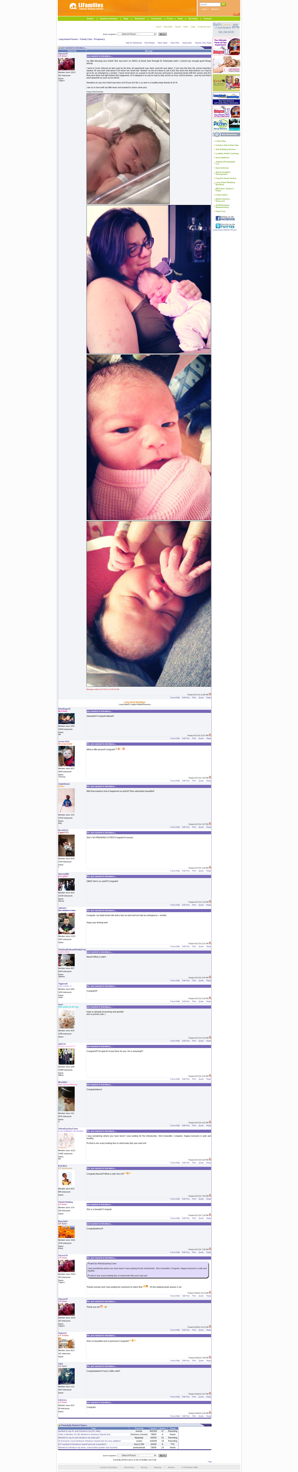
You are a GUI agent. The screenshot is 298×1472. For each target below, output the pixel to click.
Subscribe (187, 43)
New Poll (175, 43)
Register (215, 9)
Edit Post (186, 697)
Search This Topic (203, 43)
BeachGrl (63, 1221)
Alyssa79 (63, 54)
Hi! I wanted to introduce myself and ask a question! (82, 1444)
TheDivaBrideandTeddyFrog (72, 949)
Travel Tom (220, 211)
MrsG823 (62, 1082)
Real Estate (140, 19)
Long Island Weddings (134, 702)
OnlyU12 (62, 1333)
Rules (185, 27)
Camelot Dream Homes (226, 178)
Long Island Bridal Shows (225, 230)
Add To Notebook (134, 43)
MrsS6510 (63, 830)
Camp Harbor (222, 195)
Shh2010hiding (65, 1202)
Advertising (129, 1467)
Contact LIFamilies (108, 1467)
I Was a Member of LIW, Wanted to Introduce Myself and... (85, 1434)
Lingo (193, 27)
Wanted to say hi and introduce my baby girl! (79, 1438)
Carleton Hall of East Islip (227, 145)
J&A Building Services (226, 149)
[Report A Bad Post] (210, 695)
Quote (201, 697)
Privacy (144, 1467)
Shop (180, 19)
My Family (193, 19)
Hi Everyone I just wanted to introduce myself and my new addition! (89, 1441)
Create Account (204, 27)
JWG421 (62, 908)
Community (156, 19)
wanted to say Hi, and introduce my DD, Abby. (79, 1431)
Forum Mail (175, 697)
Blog (126, 19)
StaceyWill (63, 874)
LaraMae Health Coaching (227, 153)
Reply (208, 697)
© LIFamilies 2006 (190, 1467)
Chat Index (168, 27)
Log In (204, 9)
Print (194, 697)
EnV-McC (62, 1166)
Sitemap (157, 1467)
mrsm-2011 (63, 741)
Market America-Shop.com (223, 200)
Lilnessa (62, 1400)
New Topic (163, 43)
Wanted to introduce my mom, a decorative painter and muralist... (88, 1447)
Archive (171, 1467)
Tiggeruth (63, 984)
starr (60, 1004)
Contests (207, 19)
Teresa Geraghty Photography (223, 173)
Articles (90, 19)
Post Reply (150, 43)
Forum (170, 19)
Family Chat (86, 39)
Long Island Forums (68, 39)
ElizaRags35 (64, 709)
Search (178, 27)
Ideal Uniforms (222, 168)
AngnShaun (64, 784)
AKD (60, 1364)
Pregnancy (99, 39)
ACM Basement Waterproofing (223, 206)
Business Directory (108, 19)
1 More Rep (221, 141)
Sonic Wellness (222, 158)
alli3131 (62, 1044)
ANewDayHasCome (68, 1129)
